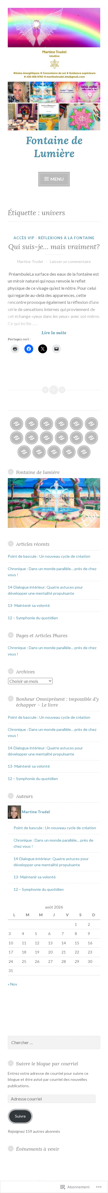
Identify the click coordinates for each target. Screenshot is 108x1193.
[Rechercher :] (54, 1042)
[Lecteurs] (61, 437)
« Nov (12, 984)
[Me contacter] (84, 452)
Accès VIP (24, 238)
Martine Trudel (30, 261)
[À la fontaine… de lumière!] (31, 423)
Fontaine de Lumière (54, 146)
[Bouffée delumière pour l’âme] (31, 437)
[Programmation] (61, 423)
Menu (57, 178)
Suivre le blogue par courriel (47, 1063)
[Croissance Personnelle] (46, 437)
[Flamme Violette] (46, 423)
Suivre (20, 1116)
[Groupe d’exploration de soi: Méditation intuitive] (24, 452)
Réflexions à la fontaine (66, 238)
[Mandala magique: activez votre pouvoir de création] (69, 452)
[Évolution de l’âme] (91, 423)
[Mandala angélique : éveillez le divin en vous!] (76, 437)
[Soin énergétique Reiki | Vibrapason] (16, 437)
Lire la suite (37, 333)
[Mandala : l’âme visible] (39, 452)
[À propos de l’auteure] (16, 423)
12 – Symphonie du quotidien (33, 617)
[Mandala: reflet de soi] (54, 452)
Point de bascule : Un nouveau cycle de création (49, 556)
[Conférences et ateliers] (91, 437)
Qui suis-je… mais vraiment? (54, 246)
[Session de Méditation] (76, 423)
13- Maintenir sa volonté (29, 605)
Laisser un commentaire (70, 261)
